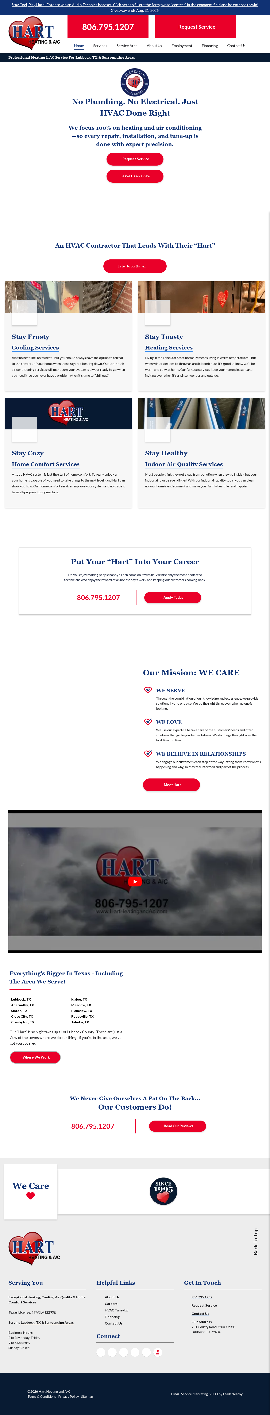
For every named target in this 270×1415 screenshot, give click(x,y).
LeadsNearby (233, 1394)
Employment (181, 45)
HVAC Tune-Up (116, 1310)
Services (100, 45)
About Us (154, 45)
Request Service (136, 159)
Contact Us (236, 45)
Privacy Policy (68, 1396)
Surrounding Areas (59, 1322)
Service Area (127, 45)
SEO (215, 1394)
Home (79, 45)
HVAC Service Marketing (189, 1394)
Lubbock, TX (31, 1322)
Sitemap (87, 1396)
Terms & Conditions (41, 1396)
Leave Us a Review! (135, 176)
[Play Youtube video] (135, 881)
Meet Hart (172, 785)
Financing (210, 45)
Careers (111, 1304)
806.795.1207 (202, 1297)
